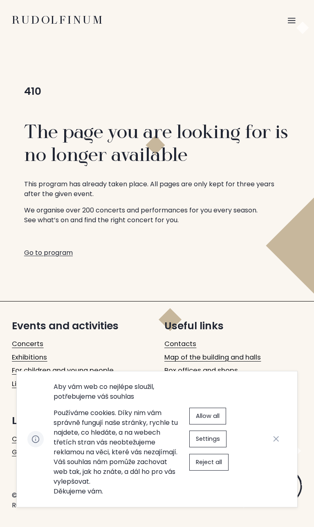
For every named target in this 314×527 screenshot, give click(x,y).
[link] (27, 344)
